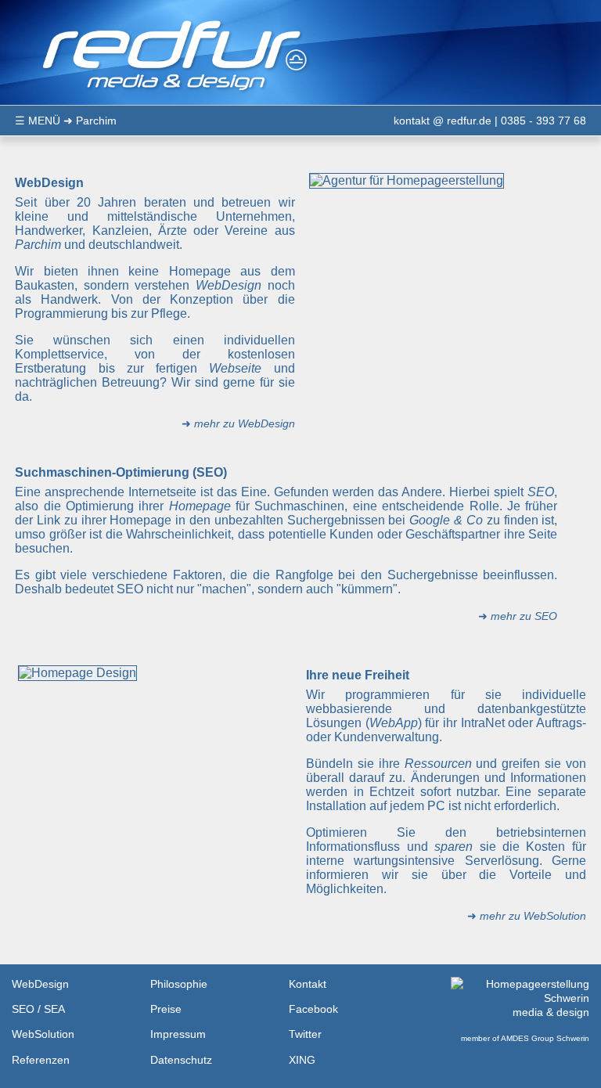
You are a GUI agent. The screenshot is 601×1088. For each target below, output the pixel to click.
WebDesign (40, 984)
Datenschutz (181, 1060)
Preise (166, 1009)
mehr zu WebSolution (533, 916)
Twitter (305, 1034)
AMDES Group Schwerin (545, 1038)
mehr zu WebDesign (244, 423)
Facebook (313, 1009)
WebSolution (43, 1034)
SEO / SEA (38, 1009)
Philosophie (178, 984)
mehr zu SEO (524, 616)
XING (302, 1060)
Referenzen (41, 1060)
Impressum (178, 1034)
